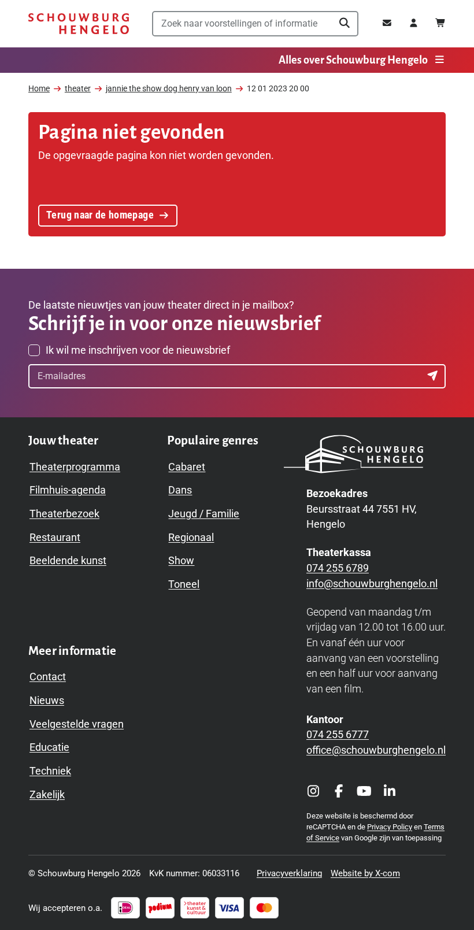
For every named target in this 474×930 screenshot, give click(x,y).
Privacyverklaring (289, 873)
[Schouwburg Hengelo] (78, 23)
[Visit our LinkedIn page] (390, 792)
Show (181, 560)
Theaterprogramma (74, 467)
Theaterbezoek (64, 514)
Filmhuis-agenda (67, 490)
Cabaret (186, 467)
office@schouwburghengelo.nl (376, 750)
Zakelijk (47, 795)
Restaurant (54, 537)
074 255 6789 (337, 568)
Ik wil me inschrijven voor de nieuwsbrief (138, 350)
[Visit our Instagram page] (313, 792)
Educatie (49, 747)
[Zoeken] (344, 23)
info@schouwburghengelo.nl (372, 584)
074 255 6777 (337, 734)
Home (39, 89)
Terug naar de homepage (100, 215)
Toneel (183, 584)
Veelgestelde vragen (76, 724)
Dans (180, 490)
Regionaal (191, 537)
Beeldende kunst (67, 560)
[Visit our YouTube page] (364, 792)
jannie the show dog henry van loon (169, 89)
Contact (47, 677)
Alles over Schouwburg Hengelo (353, 60)
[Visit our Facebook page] (339, 792)
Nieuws (46, 700)
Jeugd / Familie (203, 514)
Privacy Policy (389, 826)
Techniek (50, 771)
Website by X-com (365, 873)
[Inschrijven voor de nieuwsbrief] (433, 376)
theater (78, 89)
